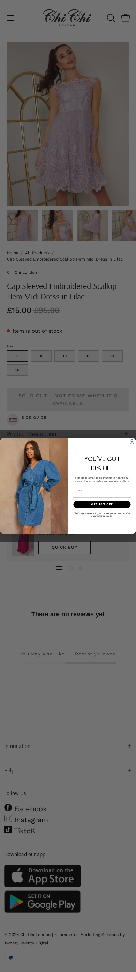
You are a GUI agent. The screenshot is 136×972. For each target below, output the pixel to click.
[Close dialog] (132, 442)
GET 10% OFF (102, 504)
